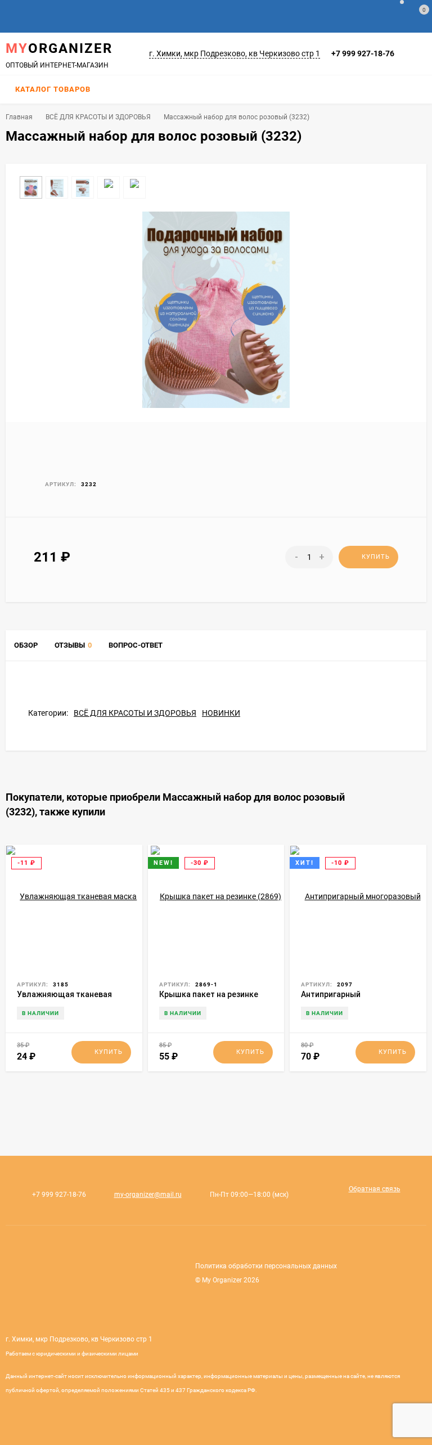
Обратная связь (374, 1189)
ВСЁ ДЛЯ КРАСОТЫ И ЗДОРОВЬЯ (98, 117)
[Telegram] (407, 54)
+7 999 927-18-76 (362, 53)
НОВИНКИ (221, 712)
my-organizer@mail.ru (148, 1195)
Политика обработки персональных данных (266, 1266)
